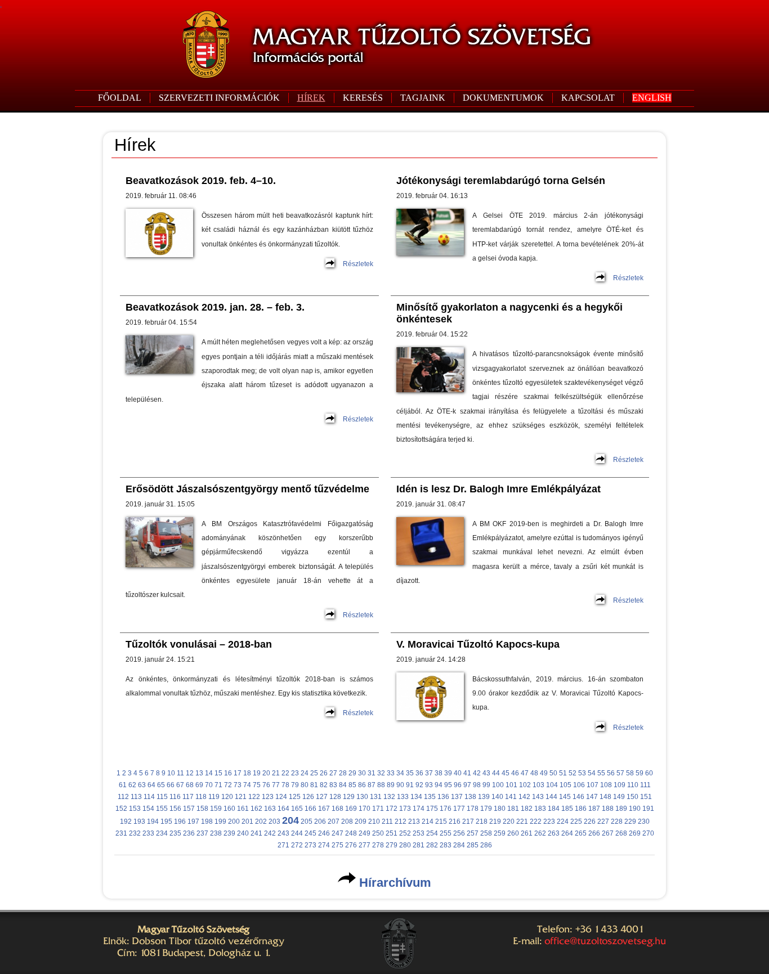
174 (418, 809)
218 (482, 821)
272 (297, 845)
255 (445, 833)
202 (261, 821)
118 (201, 797)
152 (121, 809)
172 (391, 809)
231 (121, 833)
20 (266, 773)
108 (606, 785)
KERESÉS (363, 97)
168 (337, 809)
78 (285, 785)
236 (189, 833)
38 (438, 773)
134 (416, 797)
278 (378, 845)
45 (505, 773)
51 (563, 773)
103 (538, 785)
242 (270, 833)
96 (458, 785)
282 (432, 845)
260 (513, 833)
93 (429, 785)
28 (343, 773)
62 (132, 785)
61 (123, 785)
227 (603, 821)
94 (438, 785)
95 (448, 785)
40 (458, 773)
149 (619, 797)
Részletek (358, 264)
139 (484, 797)
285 (473, 845)
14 (209, 773)
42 (477, 773)
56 (611, 773)
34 (400, 773)
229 (630, 821)
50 (553, 773)
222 (536, 821)
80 (305, 785)
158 (202, 809)
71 (218, 785)
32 (381, 773)
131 (376, 797)
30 (362, 773)
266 (594, 833)
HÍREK (311, 97)
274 (324, 845)
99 (486, 785)
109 (619, 785)
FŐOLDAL (119, 97)
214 (427, 821)
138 (470, 797)
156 (175, 809)
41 (467, 773)
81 (314, 785)
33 (391, 773)
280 (405, 845)
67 (180, 785)
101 (511, 785)
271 (283, 845)
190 (635, 809)
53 (582, 773)
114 (149, 797)
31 (371, 773)
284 (459, 845)
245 (310, 833)
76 (266, 785)
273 (310, 845)
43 (486, 773)
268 (621, 833)
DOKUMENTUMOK (503, 97)
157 (189, 809)
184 (554, 809)
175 (432, 809)
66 (171, 785)
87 (371, 785)
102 (525, 785)
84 (343, 785)
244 (297, 833)
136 (443, 797)
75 (257, 785)
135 (430, 797)
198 (207, 821)
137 (457, 797)
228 (617, 821)
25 (314, 773)
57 (620, 773)
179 (486, 809)
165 (297, 809)
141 (511, 797)
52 (572, 773)
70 (209, 785)
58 (630, 773)
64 (151, 785)
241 (256, 833)
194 (153, 821)
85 (352, 785)
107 (592, 785)
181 (513, 809)
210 (374, 821)
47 (525, 773)
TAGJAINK (422, 97)
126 (308, 797)
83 (333, 785)
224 (563, 821)
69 (199, 785)
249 (364, 833)
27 (333, 773)
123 (268, 797)
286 (486, 845)
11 (180, 773)
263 (554, 833)
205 (306, 821)
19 (257, 773)
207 (333, 821)
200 (234, 821)
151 (646, 797)
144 (551, 797)
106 (579, 785)
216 (454, 821)
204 (290, 820)
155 (162, 809)
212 (400, 821)
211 (387, 821)
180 (500, 809)
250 (378, 833)
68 (190, 785)
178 (473, 809)
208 (347, 821)
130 (362, 797)
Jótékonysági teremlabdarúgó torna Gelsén (500, 180)
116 (175, 797)
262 (540, 833)
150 (632, 797)
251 (391, 833)
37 (429, 773)
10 (171, 773)
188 (608, 809)
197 (193, 821)
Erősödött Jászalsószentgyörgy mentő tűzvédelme (247, 489)
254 (432, 833)
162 (256, 809)
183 (540, 809)
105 (565, 785)
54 (592, 773)
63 (142, 785)
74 (247, 785)
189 (621, 809)
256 (459, 833)
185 (567, 809)
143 (538, 797)
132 (389, 797)
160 (229, 809)
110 (632, 785)
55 (601, 773)
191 (648, 809)
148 (605, 797)
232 (135, 833)
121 (241, 797)
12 (190, 773)
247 (337, 833)
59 (639, 773)
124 (281, 797)
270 (648, 833)
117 (188, 797)
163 (270, 809)
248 (351, 833)
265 (581, 833)
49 (544, 773)
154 (148, 809)
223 (549, 821)
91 (410, 785)
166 (310, 809)
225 (576, 821)
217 (468, 821)
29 (352, 773)
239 (229, 833)
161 (243, 809)
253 (418, 833)
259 (500, 833)
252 (405, 833)
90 (400, 785)
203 (274, 821)
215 (441, 821)
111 (645, 785)
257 (473, 833)
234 (162, 833)
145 (565, 797)
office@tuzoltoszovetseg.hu (605, 940)
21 (276, 773)
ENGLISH (652, 97)
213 (414, 821)
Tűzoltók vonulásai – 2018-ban (199, 644)
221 (522, 821)
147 (592, 797)
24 (305, 773)
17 (238, 773)
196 (180, 821)
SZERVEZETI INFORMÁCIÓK (219, 97)
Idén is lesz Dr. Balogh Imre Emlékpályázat (498, 489)
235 (175, 833)
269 (635, 833)
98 (477, 785)
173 (405, 809)
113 (136, 797)
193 (139, 821)
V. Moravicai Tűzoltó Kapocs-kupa (478, 644)
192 (126, 821)
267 (608, 833)
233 (148, 833)
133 (403, 797)
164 (283, 809)
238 (216, 833)
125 (295, 797)
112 (123, 797)
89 (391, 785)
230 (644, 821)
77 (276, 785)
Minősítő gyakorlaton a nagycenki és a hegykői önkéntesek (509, 313)
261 (527, 833)
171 (378, 809)
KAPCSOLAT (588, 97)
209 (360, 821)
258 (486, 833)
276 (351, 845)
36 (419, 773)
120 (227, 797)
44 (496, 773)
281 (418, 845)
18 (247, 773)
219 (495, 821)
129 (349, 797)
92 (419, 785)
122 (254, 797)
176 (445, 809)
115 (162, 797)
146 (578, 797)
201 (247, 821)
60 (649, 773)
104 (552, 785)
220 (509, 821)
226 (590, 821)
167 (324, 809)
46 (515, 773)
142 (524, 797)
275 (337, 845)
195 (166, 821)
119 (214, 797)
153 (135, 809)
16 (228, 773)
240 (243, 833)
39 (448, 773)
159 (216, 809)
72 (228, 785)
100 (498, 785)
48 (534, 773)
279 (391, 845)
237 (202, 833)
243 (283, 833)
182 (527, 809)
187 (594, 809)
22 (285, 773)
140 (497, 797)
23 (295, 773)
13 (199, 773)
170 (364, 809)
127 (322, 797)
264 (567, 833)
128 (335, 797)
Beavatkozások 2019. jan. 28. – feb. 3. (215, 307)
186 (581, 809)
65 (161, 785)
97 (467, 785)
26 (324, 773)
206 (320, 821)
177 (459, 809)
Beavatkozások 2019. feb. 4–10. (201, 180)
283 (445, 845)
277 (364, 845)
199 (220, 821)
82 (324, 785)
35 (410, 773)
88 (381, 785)
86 (362, 785)
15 (218, 773)
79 (295, 785)
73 (238, 785)
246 (324, 833)
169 (351, 809)
